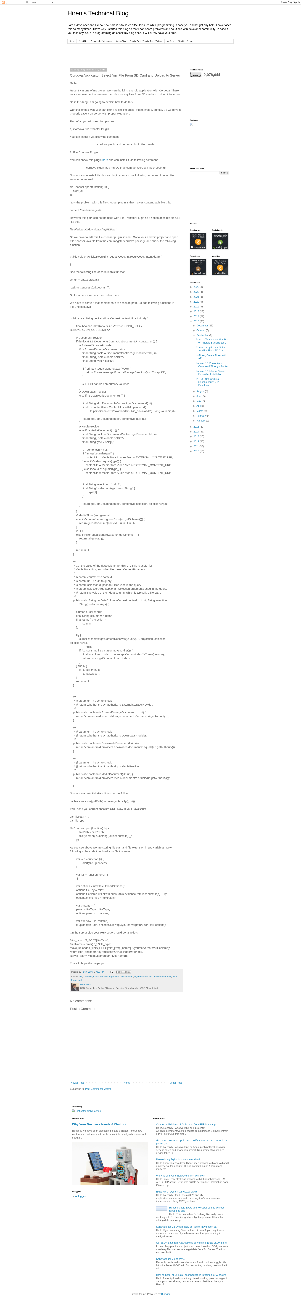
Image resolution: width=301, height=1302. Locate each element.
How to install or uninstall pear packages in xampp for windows (191, 1275)
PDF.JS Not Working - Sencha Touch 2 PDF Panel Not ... (209, 382)
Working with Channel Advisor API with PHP (180, 1175)
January (201, 420)
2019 (196, 306)
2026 (196, 287)
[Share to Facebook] (126, 972)
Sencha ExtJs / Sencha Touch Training (146, 41)
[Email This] (117, 972)
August (200, 391)
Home (72, 41)
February (201, 415)
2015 (196, 426)
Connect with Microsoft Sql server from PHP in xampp (186, 1124)
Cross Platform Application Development (113, 976)
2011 (196, 446)
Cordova (88, 976)
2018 (196, 311)
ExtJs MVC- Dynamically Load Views (177, 1191)
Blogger (165, 1294)
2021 (196, 297)
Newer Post (77, 1082)
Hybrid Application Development (150, 976)
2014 (196, 431)
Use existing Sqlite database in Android (178, 1159)
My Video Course (185, 41)
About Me (83, 41)
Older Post (176, 1082)
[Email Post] (111, 972)
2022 (196, 292)
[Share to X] (123, 972)
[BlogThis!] (120, 972)
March (200, 411)
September (202, 335)
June (199, 396)
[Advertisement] (129, 55)
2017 (196, 316)
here (105, 160)
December (202, 325)
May (199, 401)
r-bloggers (81, 1196)
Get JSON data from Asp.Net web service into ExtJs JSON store (191, 1242)
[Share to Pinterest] (129, 972)
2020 (196, 301)
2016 (196, 321)
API (80, 976)
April (199, 406)
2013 (196, 436)
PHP (169, 976)
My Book (170, 41)
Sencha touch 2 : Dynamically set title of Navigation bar (186, 1226)
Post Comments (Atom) (98, 1089)
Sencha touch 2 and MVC (170, 1259)
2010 (196, 451)
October (201, 330)
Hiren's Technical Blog (98, 13)
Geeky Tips (121, 41)
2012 (196, 441)
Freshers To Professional (101, 41)
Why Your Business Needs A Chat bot (99, 1124)
